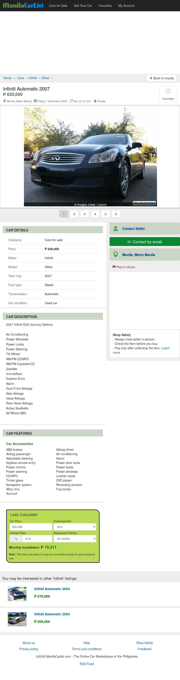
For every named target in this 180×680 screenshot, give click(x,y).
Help (86, 642)
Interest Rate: (18, 533)
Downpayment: (62, 521)
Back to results (163, 78)
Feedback (144, 649)
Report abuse (125, 267)
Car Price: (15, 521)
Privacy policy (28, 649)
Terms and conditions (87, 649)
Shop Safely (144, 642)
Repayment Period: (65, 533)
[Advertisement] (90, 43)
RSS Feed (87, 664)
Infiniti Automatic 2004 (52, 588)
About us (29, 642)
